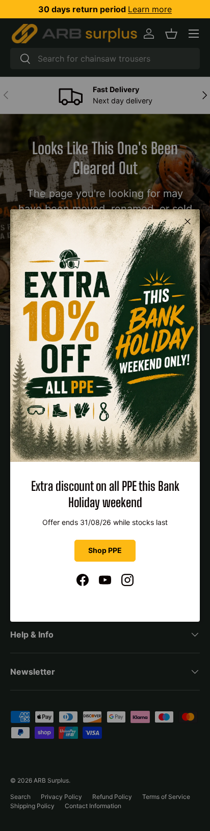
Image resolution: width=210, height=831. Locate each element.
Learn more (150, 9)
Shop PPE (105, 550)
